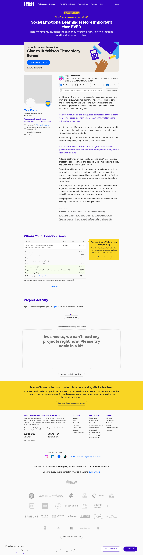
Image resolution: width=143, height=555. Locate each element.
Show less (54, 286)
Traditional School (83, 215)
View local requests (42, 125)
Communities (110, 420)
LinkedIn (113, 85)
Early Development (67, 215)
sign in (55, 307)
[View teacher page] (38, 89)
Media (107, 423)
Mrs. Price (30, 110)
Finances (76, 425)
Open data (109, 425)
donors (30, 135)
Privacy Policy (20, 553)
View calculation (44, 276)
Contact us (109, 430)
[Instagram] (46, 457)
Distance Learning (66, 219)
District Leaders (76, 466)
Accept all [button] (130, 549)
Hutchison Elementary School (33, 113)
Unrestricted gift (94, 437)
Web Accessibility (78, 432)
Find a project (93, 418)
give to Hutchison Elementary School (79, 80)
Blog (112, 423)
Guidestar (42, 430)
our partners (94, 472)
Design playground (112, 427)
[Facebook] (59, 457)
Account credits (94, 420)
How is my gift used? (35, 67)
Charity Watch (58, 428)
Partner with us (83, 4)
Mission (75, 418)
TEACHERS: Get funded (67, 4)
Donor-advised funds (96, 425)
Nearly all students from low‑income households (94, 219)
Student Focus (77, 423)
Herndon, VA (64, 212)
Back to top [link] (72, 317)
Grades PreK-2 (77, 212)
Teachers (52, 466)
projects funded (53, 434)
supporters (29, 434)
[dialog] (71, 549)
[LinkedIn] (52, 457)
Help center (109, 418)
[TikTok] (65, 457)
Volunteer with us (94, 432)
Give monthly (93, 430)
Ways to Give (94, 415)
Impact (75, 420)
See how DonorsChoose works (71, 403)
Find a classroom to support (47, 4)
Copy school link (112, 90)
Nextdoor (97, 85)
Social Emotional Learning (95, 212)
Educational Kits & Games (102, 215)
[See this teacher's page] (30, 103)
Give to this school (38, 62)
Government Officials (99, 466)
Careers (75, 430)
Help (101, 4)
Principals (62, 466)
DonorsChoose (29, 4)
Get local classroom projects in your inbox (87, 457)
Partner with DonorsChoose (71, 537)
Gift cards (92, 423)
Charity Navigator (29, 430)
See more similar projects (71, 374)
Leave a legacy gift (95, 435)
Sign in (117, 4)
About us (94, 4)
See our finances (104, 257)
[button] (89, 90)
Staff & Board (77, 427)
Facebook (66, 85)
